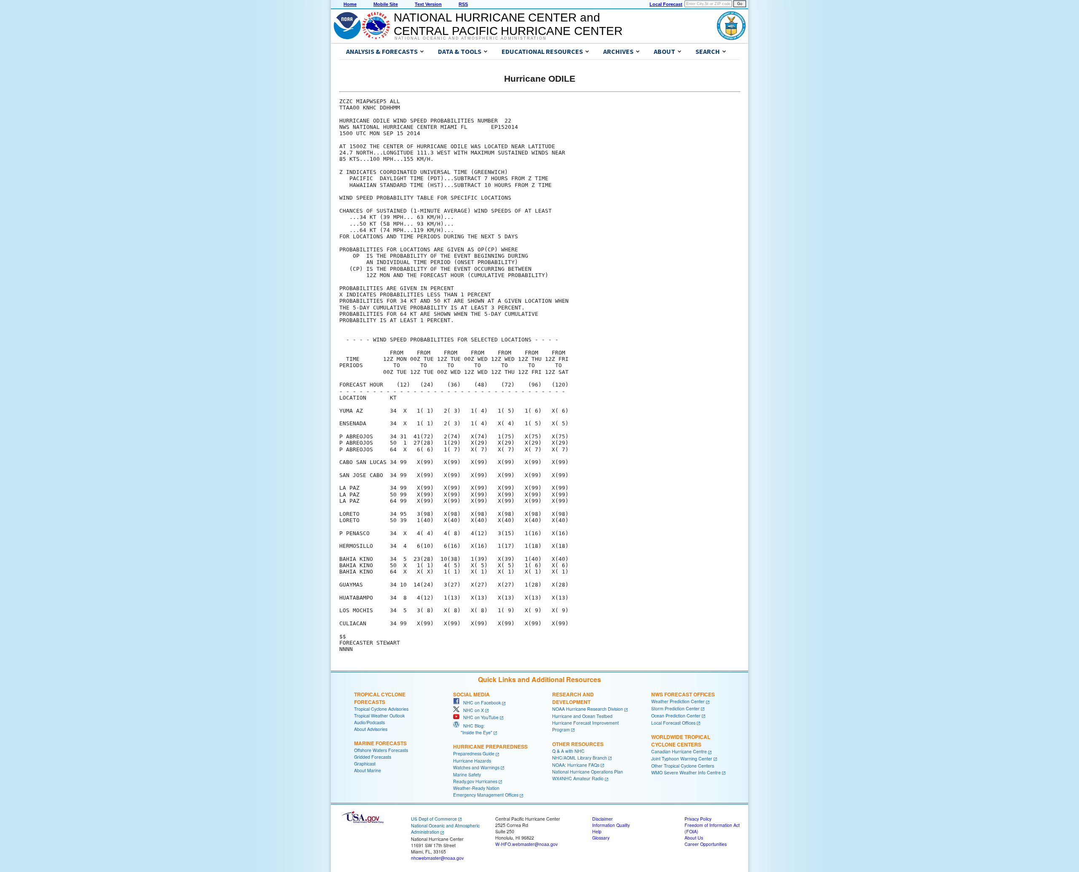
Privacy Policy (697, 819)
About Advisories (370, 729)
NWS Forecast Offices (683, 694)
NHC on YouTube (479, 717)
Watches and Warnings (476, 767)
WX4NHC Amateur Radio (578, 778)
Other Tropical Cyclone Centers (682, 766)
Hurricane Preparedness (490, 746)
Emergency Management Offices (485, 795)
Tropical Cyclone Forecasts (379, 698)
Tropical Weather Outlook (379, 715)
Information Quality (611, 825)
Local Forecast (666, 4)
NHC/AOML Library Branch (579, 758)
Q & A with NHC (568, 751)
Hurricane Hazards (472, 760)
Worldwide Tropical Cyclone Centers (680, 740)
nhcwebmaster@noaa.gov (437, 858)
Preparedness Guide (473, 753)
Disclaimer (602, 819)
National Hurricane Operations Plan (587, 771)
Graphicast (365, 763)
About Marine (367, 770)
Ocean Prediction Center (676, 715)
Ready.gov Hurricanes (475, 781)
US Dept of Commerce (434, 819)
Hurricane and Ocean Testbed (582, 716)
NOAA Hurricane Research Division (587, 709)
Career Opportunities (705, 844)
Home (350, 4)
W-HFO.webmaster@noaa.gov (526, 844)
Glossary (600, 838)
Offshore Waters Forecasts (381, 750)
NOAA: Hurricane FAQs (575, 765)
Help (596, 831)
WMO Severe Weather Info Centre (686, 772)
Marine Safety (467, 774)
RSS (463, 4)
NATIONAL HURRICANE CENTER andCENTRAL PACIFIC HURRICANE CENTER (508, 24)
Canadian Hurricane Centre (679, 751)
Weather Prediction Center (678, 701)
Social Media (471, 694)
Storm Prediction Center (675, 708)
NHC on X (471, 710)
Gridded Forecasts (372, 757)
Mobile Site (385, 4)
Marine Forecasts (380, 743)
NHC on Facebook (480, 702)
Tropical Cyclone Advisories (381, 709)
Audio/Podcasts (369, 722)
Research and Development (573, 698)
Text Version (428, 4)
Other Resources (578, 744)
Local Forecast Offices (673, 723)
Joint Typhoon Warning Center (681, 758)
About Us (693, 838)
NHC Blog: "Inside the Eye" (472, 729)
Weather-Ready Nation (476, 788)
